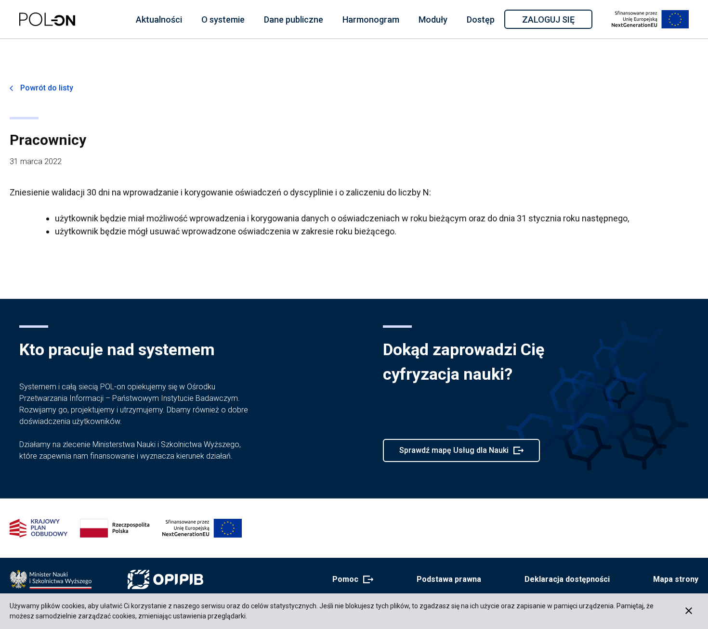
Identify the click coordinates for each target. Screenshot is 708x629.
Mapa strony (675, 579)
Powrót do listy (46, 87)
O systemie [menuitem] (223, 19)
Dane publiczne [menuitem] (293, 19)
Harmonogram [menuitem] (370, 19)
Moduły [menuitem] (433, 19)
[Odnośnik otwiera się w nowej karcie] (51, 579)
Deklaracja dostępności (567, 579)
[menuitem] (159, 19)
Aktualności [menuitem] (159, 19)
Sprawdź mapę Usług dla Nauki (454, 454)
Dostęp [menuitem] (481, 19)
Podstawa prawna (449, 579)
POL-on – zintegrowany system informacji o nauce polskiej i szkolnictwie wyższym (47, 19)
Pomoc (349, 580)
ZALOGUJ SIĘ (556, 21)
